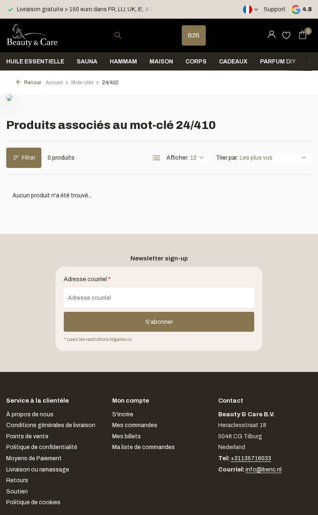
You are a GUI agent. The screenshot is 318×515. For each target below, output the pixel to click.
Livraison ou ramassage (37, 469)
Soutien (17, 491)
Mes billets (126, 436)
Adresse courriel (87, 279)
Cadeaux (233, 61)
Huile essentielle (35, 61)
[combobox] (125, 35)
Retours (17, 480)
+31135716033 (251, 458)
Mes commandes (134, 425)
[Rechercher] (118, 35)
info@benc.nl (264, 469)
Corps (196, 61)
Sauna (87, 61)
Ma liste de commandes (143, 447)
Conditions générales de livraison (50, 425)
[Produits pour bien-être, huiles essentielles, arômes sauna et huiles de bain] (32, 35)
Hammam (123, 61)
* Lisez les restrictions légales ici (98, 339)
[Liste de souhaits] (286, 35)
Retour (32, 82)
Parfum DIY (278, 61)
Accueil (54, 82)
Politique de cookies (33, 502)
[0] (300, 35)
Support (275, 9)
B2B (194, 35)
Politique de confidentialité (41, 447)
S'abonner (159, 322)
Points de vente (27, 436)
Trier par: (227, 158)
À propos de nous (29, 414)
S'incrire (122, 414)
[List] (156, 158)
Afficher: (177, 158)
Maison (161, 61)
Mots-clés (82, 82)
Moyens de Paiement (34, 458)
